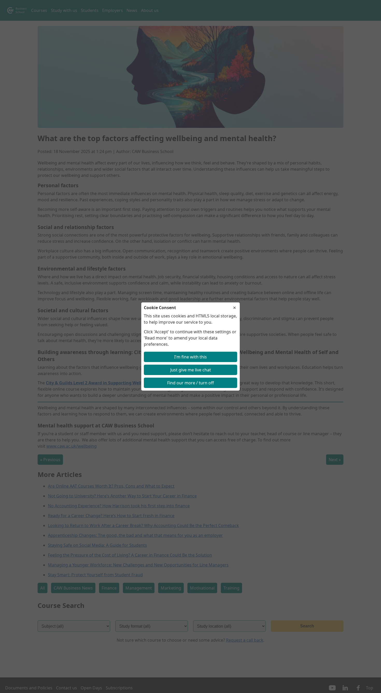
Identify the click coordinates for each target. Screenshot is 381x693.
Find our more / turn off (190, 383)
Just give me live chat (190, 370)
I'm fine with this (190, 357)
